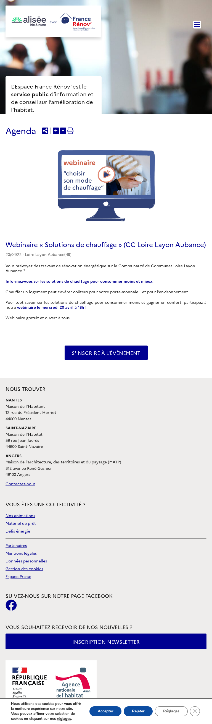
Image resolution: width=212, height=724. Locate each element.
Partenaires (16, 546)
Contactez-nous (20, 484)
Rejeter (138, 711)
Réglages (171, 711)
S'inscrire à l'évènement (106, 353)
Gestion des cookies (24, 569)
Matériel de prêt (21, 523)
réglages (64, 718)
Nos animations (20, 516)
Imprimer (70, 131)
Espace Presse (18, 577)
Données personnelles (26, 561)
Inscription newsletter (106, 642)
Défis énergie (18, 531)
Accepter (105, 711)
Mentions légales (21, 553)
